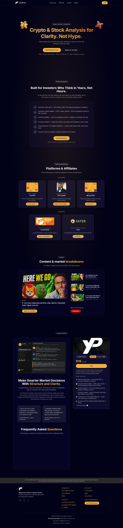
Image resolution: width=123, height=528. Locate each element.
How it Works (66, 493)
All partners (88, 496)
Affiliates (61, 2)
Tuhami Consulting (65, 523)
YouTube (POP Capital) (69, 505)
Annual (101, 356)
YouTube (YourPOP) (68, 502)
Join (104, 2)
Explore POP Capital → (61, 204)
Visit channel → (32, 204)
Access (76, 2)
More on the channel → (78, 307)
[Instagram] (20, 500)
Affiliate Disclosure (65, 521)
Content (69, 2)
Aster (86, 493)
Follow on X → (91, 204)
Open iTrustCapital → (44, 236)
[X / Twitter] (28, 500)
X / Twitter (65, 507)
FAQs (63, 496)
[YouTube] (24, 500)
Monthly (93, 356)
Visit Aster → (78, 236)
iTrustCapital (88, 490)
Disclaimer (56, 521)
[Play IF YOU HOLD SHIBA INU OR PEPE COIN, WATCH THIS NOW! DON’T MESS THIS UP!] (44, 286)
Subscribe (76, 311)
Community (53, 2)
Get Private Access (52, 50)
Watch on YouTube (71, 50)
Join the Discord (61, 138)
